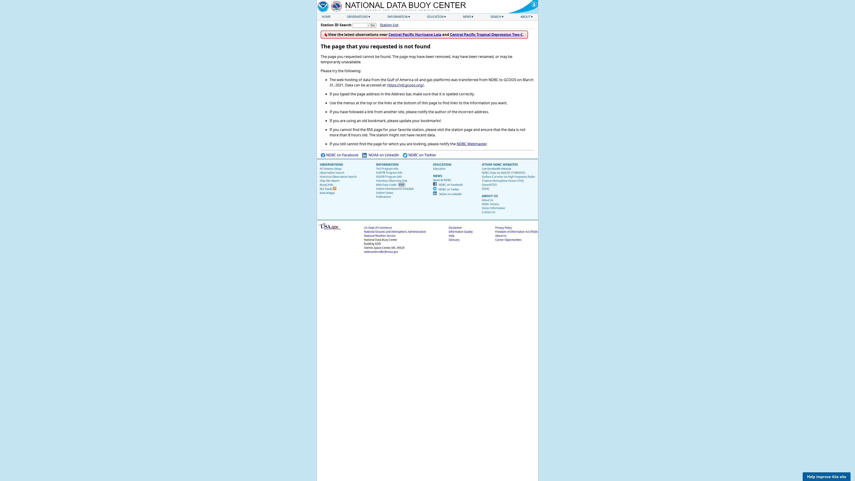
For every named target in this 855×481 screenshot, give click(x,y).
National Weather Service (380, 236)
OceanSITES (489, 185)
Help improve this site (826, 476)
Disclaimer (455, 228)
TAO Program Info (387, 169)
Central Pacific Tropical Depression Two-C (486, 34)
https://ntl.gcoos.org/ (405, 85)
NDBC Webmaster (471, 143)
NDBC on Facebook (341, 155)
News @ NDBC (442, 180)
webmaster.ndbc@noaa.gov (381, 252)
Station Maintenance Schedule (395, 189)
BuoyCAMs (326, 185)
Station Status (384, 193)
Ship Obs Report (330, 181)
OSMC (486, 189)
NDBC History (490, 204)
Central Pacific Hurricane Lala (415, 34)
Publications (383, 197)
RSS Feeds (326, 189)
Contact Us (488, 212)
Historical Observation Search (338, 177)
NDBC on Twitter (421, 155)
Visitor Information (493, 208)
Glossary (454, 240)
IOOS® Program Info (389, 177)
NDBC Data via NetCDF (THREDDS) (503, 173)
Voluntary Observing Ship (391, 181)
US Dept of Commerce (378, 228)
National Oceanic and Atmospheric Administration (395, 232)
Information (397, 17)
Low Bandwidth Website (496, 169)
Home (326, 17)
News (467, 17)
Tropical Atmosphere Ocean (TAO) (503, 181)
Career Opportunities (508, 240)
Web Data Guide (386, 185)
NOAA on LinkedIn (383, 155)
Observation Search (332, 173)
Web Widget (327, 193)
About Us (487, 200)
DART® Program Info (389, 173)
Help (451, 236)
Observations (357, 17)
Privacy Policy (503, 228)
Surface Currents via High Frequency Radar (508, 177)
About (525, 17)
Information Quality (461, 232)
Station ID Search (336, 24)
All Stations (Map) (331, 169)
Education (435, 17)
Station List (389, 24)
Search (496, 17)
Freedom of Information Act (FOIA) (516, 232)
